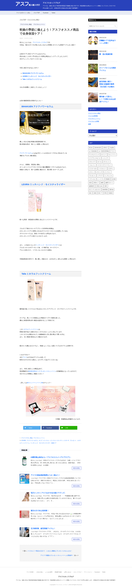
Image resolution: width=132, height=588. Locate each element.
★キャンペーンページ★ (35, 382)
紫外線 (111, 189)
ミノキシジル (108, 175)
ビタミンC (99, 172)
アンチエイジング (94, 154)
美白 (90, 193)
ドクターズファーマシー (104, 165)
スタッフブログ (77, 572)
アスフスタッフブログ (51, 3)
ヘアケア (100, 175)
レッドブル (101, 179)
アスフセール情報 (93, 121)
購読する (93, 20)
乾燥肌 (108, 179)
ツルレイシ (92, 165)
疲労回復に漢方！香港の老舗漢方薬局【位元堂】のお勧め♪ (107, 84)
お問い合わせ (67, 572)
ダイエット (106, 161)
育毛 (105, 193)
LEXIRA (23, 440)
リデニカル (92, 179)
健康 (89, 124)
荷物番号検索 (58, 572)
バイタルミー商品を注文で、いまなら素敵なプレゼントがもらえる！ (49, 551)
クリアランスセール (94, 158)
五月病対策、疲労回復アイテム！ (43, 528)
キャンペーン (112, 154)
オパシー (103, 154)
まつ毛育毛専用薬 (104, 151)
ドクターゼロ (93, 168)
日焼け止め (99, 186)
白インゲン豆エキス (94, 189)
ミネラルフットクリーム (30, 329)
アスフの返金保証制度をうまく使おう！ (45, 475)
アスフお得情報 (93, 116)
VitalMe (112, 147)
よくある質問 (48, 572)
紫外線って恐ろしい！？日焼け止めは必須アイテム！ (107, 99)
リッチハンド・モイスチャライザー (47, 245)
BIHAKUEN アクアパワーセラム (33, 73)
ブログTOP (36, 12)
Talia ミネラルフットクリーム (32, 79)
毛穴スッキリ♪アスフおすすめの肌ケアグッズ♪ (48, 493)
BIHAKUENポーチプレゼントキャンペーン (42, 371)
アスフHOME (30, 572)
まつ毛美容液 (93, 151)
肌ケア (100, 193)
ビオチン (110, 168)
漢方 (106, 186)
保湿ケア (53, 443)
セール (99, 161)
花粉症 (111, 193)
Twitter (53, 12)
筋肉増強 (105, 189)
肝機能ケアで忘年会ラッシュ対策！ (107, 42)
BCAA (91, 147)
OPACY (105, 147)
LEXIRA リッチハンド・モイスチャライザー (37, 76)
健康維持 (91, 186)
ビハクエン (46, 440)
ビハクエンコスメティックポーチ (59, 440)
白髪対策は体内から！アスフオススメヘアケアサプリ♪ (51, 457)
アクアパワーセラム (26, 153)
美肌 (95, 193)
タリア (41, 440)
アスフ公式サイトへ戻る (23, 12)
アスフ (25, 357)
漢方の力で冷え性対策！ (40, 511)
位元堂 (114, 179)
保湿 (90, 182)
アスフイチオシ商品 (27, 438)
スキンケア (92, 161)
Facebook (45, 12)
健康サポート (109, 182)
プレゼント (73, 440)
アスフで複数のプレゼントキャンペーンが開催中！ (57, 555)
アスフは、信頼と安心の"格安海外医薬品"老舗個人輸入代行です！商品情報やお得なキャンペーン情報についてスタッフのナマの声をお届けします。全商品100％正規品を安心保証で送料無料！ (66, 580)
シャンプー (106, 158)
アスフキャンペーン (39, 438)
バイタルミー (102, 168)
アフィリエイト (88, 572)
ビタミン (91, 172)
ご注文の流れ (39, 572)
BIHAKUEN (98, 147)
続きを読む (76, 468)
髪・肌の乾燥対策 (105, 54)
